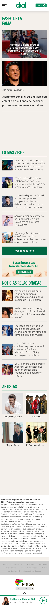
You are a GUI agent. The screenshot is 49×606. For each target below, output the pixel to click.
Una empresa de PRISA (24, 582)
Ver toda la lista (24, 250)
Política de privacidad (29, 568)
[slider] (24, 595)
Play (43, 600)
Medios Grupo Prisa (24, 588)
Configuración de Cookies (31, 571)
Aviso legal (43, 564)
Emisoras (30, 564)
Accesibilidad (11, 568)
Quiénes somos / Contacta (12, 564)
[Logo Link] (21, 4)
